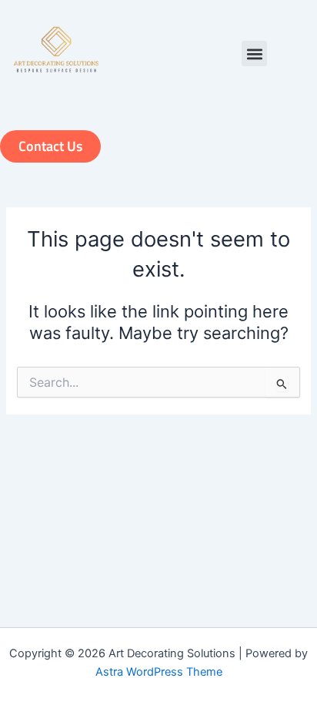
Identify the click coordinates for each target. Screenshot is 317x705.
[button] (254, 53)
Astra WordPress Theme (158, 672)
